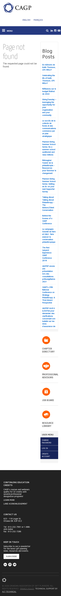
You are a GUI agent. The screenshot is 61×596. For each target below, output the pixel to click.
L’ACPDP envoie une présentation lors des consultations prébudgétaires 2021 (48, 274)
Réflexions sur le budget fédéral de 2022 (49, 91)
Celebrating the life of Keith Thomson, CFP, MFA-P (48, 79)
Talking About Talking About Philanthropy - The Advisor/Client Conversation (48, 203)
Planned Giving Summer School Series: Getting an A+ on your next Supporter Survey (49, 185)
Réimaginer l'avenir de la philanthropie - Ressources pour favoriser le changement (49, 166)
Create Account (46, 455)
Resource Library (47, 424)
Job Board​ (48, 400)
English (26, 20)
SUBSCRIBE (11, 556)
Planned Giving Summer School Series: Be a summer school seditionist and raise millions (49, 148)
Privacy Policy (27, 588)
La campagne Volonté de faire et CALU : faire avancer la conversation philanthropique (49, 235)
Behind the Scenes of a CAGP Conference (47, 219)
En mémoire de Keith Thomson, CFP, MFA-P (48, 67)
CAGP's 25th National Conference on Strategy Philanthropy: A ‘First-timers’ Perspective (48, 295)
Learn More (9, 500)
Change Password (46, 441)
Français (38, 20)
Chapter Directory (48, 350)
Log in (45, 448)
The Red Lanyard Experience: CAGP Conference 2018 (47, 254)
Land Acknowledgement (16, 504)
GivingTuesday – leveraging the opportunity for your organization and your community (49, 107)
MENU (9, 31)
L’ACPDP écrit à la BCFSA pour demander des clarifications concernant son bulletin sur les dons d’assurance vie (48, 317)
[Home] (17, 7)
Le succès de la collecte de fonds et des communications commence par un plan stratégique (49, 128)
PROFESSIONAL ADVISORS (50, 376)
